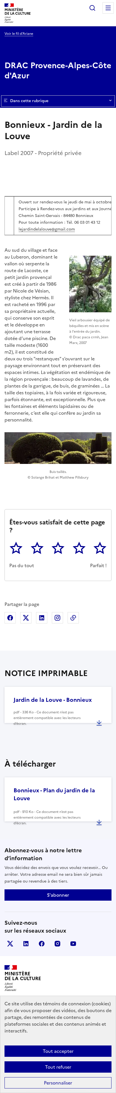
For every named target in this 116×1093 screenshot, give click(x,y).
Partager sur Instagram (57, 617)
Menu (108, 8)
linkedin (26, 943)
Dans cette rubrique (29, 101)
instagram (57, 943)
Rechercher (92, 8)
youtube (73, 943)
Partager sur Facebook (10, 617)
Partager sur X (26, 617)
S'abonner (58, 895)
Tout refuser (58, 1067)
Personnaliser (58, 1082)
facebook (41, 943)
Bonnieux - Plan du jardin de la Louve (54, 794)
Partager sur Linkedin (41, 617)
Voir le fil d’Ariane (19, 33)
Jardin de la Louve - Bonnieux (53, 700)
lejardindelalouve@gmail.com (47, 229)
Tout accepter (58, 1051)
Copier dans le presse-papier (73, 617)
